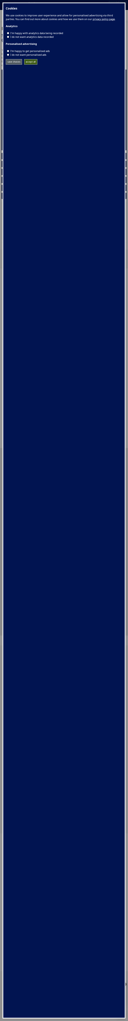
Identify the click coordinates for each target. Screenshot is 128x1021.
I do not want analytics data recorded (32, 37)
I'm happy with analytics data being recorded (36, 33)
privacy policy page (104, 19)
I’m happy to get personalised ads (30, 51)
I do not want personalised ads (28, 54)
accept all (31, 61)
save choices (13, 61)
